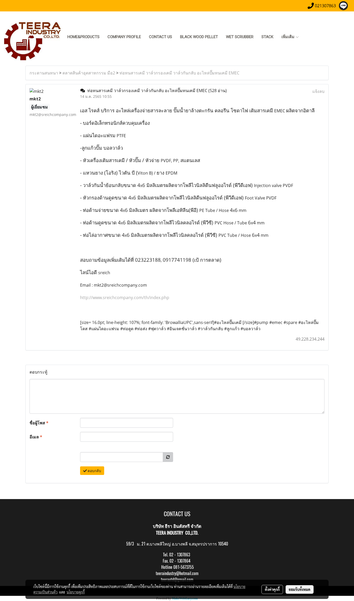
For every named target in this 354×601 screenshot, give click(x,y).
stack (267, 36)
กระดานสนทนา (44, 73)
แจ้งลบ (318, 91)
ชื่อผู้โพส (39, 423)
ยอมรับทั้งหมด (299, 589)
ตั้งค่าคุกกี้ (272, 589)
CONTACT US (160, 36)
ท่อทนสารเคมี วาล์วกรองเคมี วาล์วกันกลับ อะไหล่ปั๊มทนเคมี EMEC (179, 73)
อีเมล (36, 437)
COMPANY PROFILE (124, 36)
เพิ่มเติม (288, 36)
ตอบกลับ (94, 470)
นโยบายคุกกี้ (76, 592)
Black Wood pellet (199, 36)
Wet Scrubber (239, 36)
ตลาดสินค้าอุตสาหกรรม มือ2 (88, 73)
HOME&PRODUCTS (83, 36)
